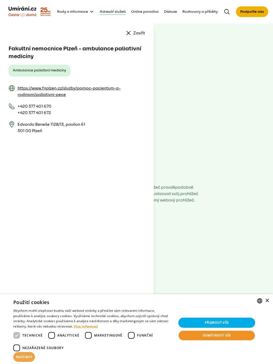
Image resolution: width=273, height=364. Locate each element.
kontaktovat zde (38, 352)
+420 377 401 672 (34, 112)
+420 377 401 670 (34, 106)
